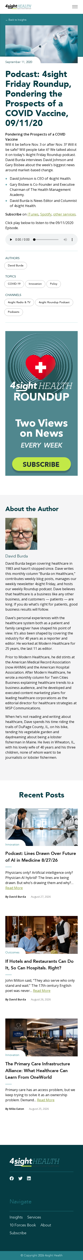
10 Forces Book (23, 1225)
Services (34, 1217)
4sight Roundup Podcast (54, 302)
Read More (14, 888)
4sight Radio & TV (19, 302)
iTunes (33, 214)
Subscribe (18, 1233)
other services (64, 214)
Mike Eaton (16, 1109)
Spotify (46, 214)
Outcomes (12, 952)
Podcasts (13, 312)
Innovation (35, 284)
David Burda (15, 265)
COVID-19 (14, 284)
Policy (53, 284)
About (45, 1225)
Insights (16, 1217)
